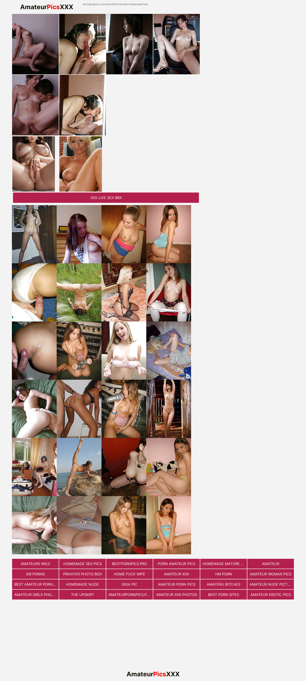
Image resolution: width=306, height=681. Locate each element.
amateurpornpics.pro (130, 594)
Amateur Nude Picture (272, 584)
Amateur (270, 563)
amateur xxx (176, 574)
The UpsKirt (82, 594)
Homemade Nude (82, 584)
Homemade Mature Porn (225, 563)
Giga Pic (129, 584)
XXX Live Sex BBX (106, 197)
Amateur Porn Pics (176, 584)
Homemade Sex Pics (82, 563)
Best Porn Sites (223, 594)
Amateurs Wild (35, 563)
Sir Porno (35, 574)
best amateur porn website (36, 584)
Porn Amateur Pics (176, 563)
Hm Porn (223, 574)
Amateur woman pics (270, 574)
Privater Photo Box (82, 574)
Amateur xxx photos (176, 594)
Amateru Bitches (223, 584)
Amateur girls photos (36, 594)
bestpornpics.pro (129, 563)
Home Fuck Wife (129, 574)
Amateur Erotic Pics (270, 594)
